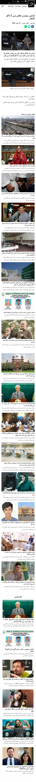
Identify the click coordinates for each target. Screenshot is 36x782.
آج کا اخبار (18, 6)
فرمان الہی (22, 1)
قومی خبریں (25, 23)
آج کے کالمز (11, 6)
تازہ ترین (24, 6)
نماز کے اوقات (14, 1)
